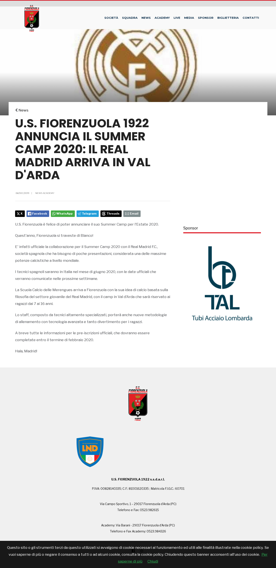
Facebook (39, 213)
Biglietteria (228, 17)
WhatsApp (64, 213)
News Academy (44, 193)
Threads (113, 213)
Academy (162, 17)
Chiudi (152, 561)
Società (111, 17)
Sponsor (205, 17)
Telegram (89, 213)
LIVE (177, 17)
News (146, 17)
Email (134, 213)
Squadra (130, 17)
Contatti (251, 17)
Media (189, 17)
